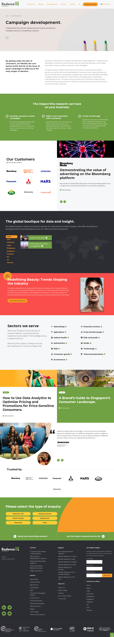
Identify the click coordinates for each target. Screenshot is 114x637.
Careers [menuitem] (61, 593)
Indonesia (10, 242)
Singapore (11, 251)
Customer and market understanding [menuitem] (38, 552)
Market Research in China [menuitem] (67, 556)
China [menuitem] (88, 585)
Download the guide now (17, 300)
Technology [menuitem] (34, 612)
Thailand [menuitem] (89, 602)
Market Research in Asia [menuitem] (66, 559)
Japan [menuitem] (88, 588)
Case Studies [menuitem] (62, 590)
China (9, 236)
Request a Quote (45, 514)
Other (45, 523)
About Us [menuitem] (61, 587)
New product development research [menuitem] (38, 557)
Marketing (18, 523)
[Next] (64, 201)
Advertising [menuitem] (34, 579)
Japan (9, 245)
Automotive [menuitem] (34, 587)
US (8, 260)
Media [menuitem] (32, 609)
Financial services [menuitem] (36, 601)
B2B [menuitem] (31, 590)
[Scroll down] (7, 37)
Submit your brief (90, 4)
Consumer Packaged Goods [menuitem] (37, 594)
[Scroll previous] (58, 460)
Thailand (10, 254)
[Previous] (61, 201)
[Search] (79, 4)
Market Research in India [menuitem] (67, 565)
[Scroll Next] (62, 460)
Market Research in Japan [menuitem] (67, 562)
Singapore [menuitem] (90, 599)
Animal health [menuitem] (35, 582)
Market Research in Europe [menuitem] (65, 568)
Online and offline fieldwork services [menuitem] (36, 567)
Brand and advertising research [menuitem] (38, 562)
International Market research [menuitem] (65, 552)
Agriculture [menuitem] (34, 585)
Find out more (66, 190)
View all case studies (15, 162)
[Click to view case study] (85, 149)
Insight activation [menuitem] (36, 571)
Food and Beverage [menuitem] (37, 603)
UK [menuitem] (87, 605)
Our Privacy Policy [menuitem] (64, 596)
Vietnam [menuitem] (89, 610)
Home (7, 15)
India (9, 239)
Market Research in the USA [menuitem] (66, 578)
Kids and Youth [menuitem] (35, 606)
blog (5, 392)
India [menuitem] (88, 591)
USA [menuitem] (87, 607)
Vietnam (10, 262)
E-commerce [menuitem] (34, 598)
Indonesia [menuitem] (89, 594)
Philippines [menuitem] (90, 596)
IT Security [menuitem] (62, 599)
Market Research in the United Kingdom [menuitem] (66, 573)
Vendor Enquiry (18, 518)
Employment (45, 518)
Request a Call (18, 514)
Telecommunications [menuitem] (37, 614)
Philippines (11, 248)
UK (8, 257)
